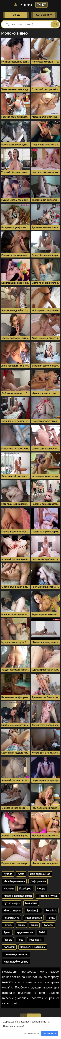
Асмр (21, 873)
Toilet (42, 932)
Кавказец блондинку (16, 961)
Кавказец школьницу (32, 947)
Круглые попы (25, 932)
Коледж (48, 925)
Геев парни (35, 939)
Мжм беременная (14, 881)
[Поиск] (55, 24)
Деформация (38, 881)
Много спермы (12, 910)
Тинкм (21, 925)
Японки (8, 925)
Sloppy (41, 888)
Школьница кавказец (16, 954)
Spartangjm (33, 910)
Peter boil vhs (11, 917)
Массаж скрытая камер (18, 895)
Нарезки (9, 888)
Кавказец (9, 947)
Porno (32, 4)
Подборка (25, 888)
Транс (7, 932)
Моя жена (31, 903)
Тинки (34, 925)
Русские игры (12, 903)
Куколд (8, 873)
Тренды (15, 14)
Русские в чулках (48, 895)
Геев (20, 939)
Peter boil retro (33, 917)
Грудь (51, 917)
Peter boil (51, 910)
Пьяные (8, 939)
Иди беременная (40, 873)
